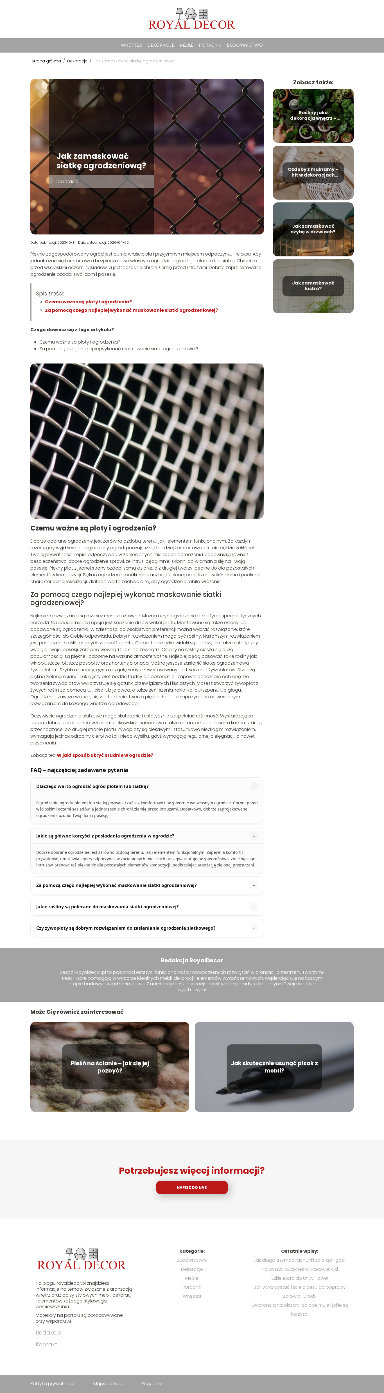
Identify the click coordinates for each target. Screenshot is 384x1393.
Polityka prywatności (52, 1383)
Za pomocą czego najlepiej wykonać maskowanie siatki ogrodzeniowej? (131, 310)
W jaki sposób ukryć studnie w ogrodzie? (105, 755)
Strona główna (47, 61)
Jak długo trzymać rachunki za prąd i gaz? (299, 1260)
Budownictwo (245, 45)
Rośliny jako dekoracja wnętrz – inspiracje (313, 116)
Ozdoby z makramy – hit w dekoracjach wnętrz (313, 173)
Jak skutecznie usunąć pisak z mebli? (274, 1067)
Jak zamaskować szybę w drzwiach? (313, 229)
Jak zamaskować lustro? (313, 286)
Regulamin (152, 1383)
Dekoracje (161, 45)
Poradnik (210, 45)
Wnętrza (131, 45)
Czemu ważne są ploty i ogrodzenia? (88, 302)
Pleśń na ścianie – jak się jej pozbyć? (110, 1067)
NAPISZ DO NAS (192, 1187)
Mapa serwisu (108, 1383)
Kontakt (46, 1344)
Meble (187, 45)
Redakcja (49, 1332)
